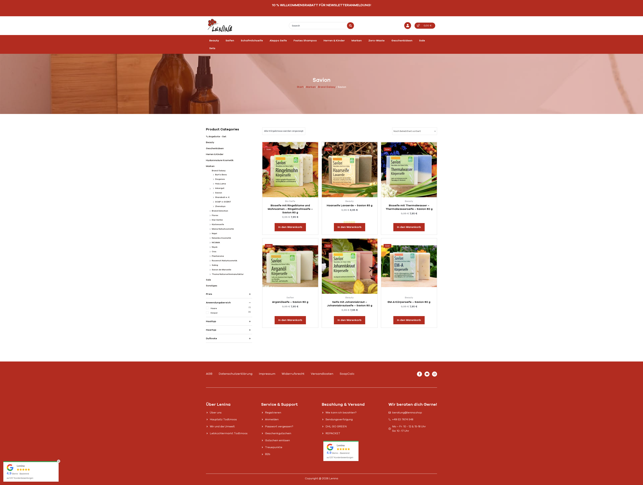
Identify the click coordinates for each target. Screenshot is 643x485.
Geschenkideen (401, 40)
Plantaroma (218, 256)
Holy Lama (220, 183)
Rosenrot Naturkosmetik (224, 260)
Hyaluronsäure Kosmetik (220, 160)
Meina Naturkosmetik (223, 229)
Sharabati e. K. (222, 197)
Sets (212, 48)
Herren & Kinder (334, 40)
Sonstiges (211, 285)
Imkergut (219, 188)
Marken (356, 40)
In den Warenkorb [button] (290, 227)
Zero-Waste (376, 40)
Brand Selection (220, 210)
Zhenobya (220, 206)
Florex (215, 215)
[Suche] (350, 25)
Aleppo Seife (278, 40)
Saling (215, 265)
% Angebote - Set (216, 136)
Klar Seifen (217, 220)
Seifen (230, 40)
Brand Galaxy (326, 87)
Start (300, 87)
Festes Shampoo (305, 40)
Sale (422, 40)
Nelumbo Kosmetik (221, 238)
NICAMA (216, 242)
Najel (214, 233)
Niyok (215, 247)
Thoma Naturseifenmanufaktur (228, 274)
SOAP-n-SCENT (223, 201)
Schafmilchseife (252, 40)
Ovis (214, 251)
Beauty (214, 40)
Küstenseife (218, 224)
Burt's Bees (221, 174)
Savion (218, 192)
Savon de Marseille (221, 269)
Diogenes (220, 179)
